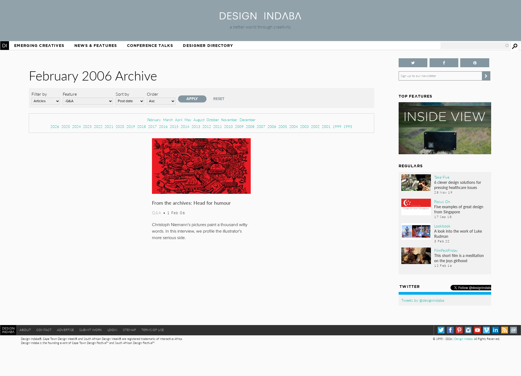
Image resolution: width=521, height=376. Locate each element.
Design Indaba (463, 339)
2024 (76, 126)
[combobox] (474, 45)
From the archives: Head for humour (191, 202)
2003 (304, 126)
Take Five (441, 177)
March (168, 119)
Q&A (156, 212)
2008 (250, 126)
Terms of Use (152, 329)
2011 (217, 126)
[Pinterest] (459, 330)
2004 (293, 126)
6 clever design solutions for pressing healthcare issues (457, 184)
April (178, 119)
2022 (98, 126)
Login (112, 329)
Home (4, 45)
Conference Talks (150, 45)
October (213, 119)
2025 (65, 126)
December (248, 119)
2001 (326, 126)
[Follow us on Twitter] (413, 62)
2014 (185, 126)
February (154, 119)
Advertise (65, 329)
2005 (282, 126)
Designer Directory (208, 45)
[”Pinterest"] (474, 62)
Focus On (442, 201)
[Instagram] (468, 330)
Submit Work (90, 329)
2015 (174, 126)
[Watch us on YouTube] (477, 330)
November (229, 119)
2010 (228, 126)
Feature (70, 94)
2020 (120, 126)
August (198, 119)
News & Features (95, 45)
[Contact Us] (513, 330)
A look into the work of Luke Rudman (458, 233)
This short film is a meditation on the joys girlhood (459, 258)
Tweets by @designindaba (422, 300)
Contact (44, 329)
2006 (272, 126)
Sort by (122, 94)
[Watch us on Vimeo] (486, 330)
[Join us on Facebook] (444, 62)
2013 (196, 126)
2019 (130, 126)
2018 (141, 126)
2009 (239, 126)
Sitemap (129, 329)
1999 (337, 126)
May (188, 119)
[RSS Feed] (504, 330)
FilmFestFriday (446, 250)
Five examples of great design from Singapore (458, 209)
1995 (348, 126)
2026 (54, 126)
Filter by (39, 94)
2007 (261, 126)
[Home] (260, 18)
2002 (315, 126)
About (25, 329)
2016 (163, 126)
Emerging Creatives (39, 45)
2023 (87, 126)
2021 (109, 126)
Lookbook (442, 226)
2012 (206, 126)
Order (152, 94)
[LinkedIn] (495, 330)
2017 (152, 126)
